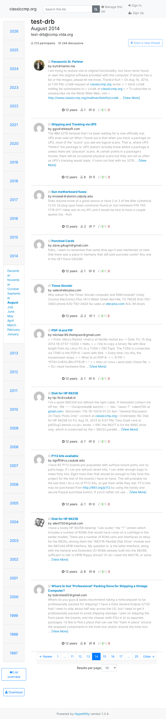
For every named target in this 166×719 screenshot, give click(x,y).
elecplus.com (115, 304)
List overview (14, 674)
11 (72, 656)
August (12, 302)
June (10, 311)
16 (113, 656)
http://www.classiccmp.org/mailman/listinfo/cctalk (83, 98)
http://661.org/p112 (96, 487)
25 (136, 656)
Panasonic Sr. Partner (67, 61)
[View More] (131, 98)
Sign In (136, 5)
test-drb (43, 21)
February (13, 329)
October (13, 289)
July (10, 307)
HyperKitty (82, 714)
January (13, 334)
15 (104, 656)
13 (88, 656)
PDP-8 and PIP (62, 330)
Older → (149, 656)
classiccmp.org (23, 9)
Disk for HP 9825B (64, 393)
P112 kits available (64, 456)
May (10, 316)
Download (15, 692)
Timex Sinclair (61, 285)
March (11, 325)
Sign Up (138, 13)
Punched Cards (62, 241)
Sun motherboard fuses (68, 191)
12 (80, 656)
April (10, 320)
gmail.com (55, 411)
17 (121, 656)
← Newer (45, 656)
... (64, 656)
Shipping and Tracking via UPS (73, 124)
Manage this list (111, 9)
